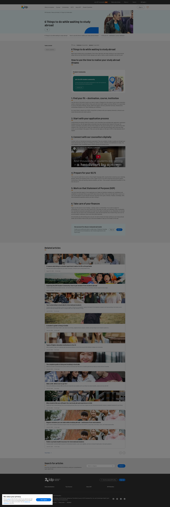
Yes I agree (44, 499)
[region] (27, 499)
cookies (8, 498)
